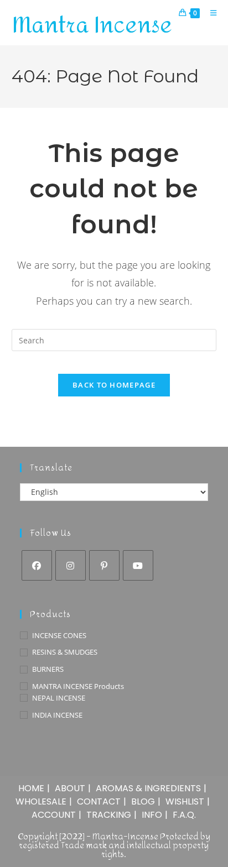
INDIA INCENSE (57, 715)
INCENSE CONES (59, 635)
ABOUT (70, 788)
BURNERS (48, 669)
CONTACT (99, 801)
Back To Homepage (114, 385)
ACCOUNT (54, 814)
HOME (31, 788)
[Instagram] (70, 565)
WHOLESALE (40, 801)
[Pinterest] (104, 565)
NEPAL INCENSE (58, 698)
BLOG (143, 801)
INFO (152, 814)
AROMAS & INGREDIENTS (148, 788)
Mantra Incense (92, 25)
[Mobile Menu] (209, 13)
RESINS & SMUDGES (64, 652)
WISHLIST (184, 801)
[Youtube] (138, 565)
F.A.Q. (184, 814)
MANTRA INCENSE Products (78, 686)
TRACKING (108, 814)
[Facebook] (37, 565)
